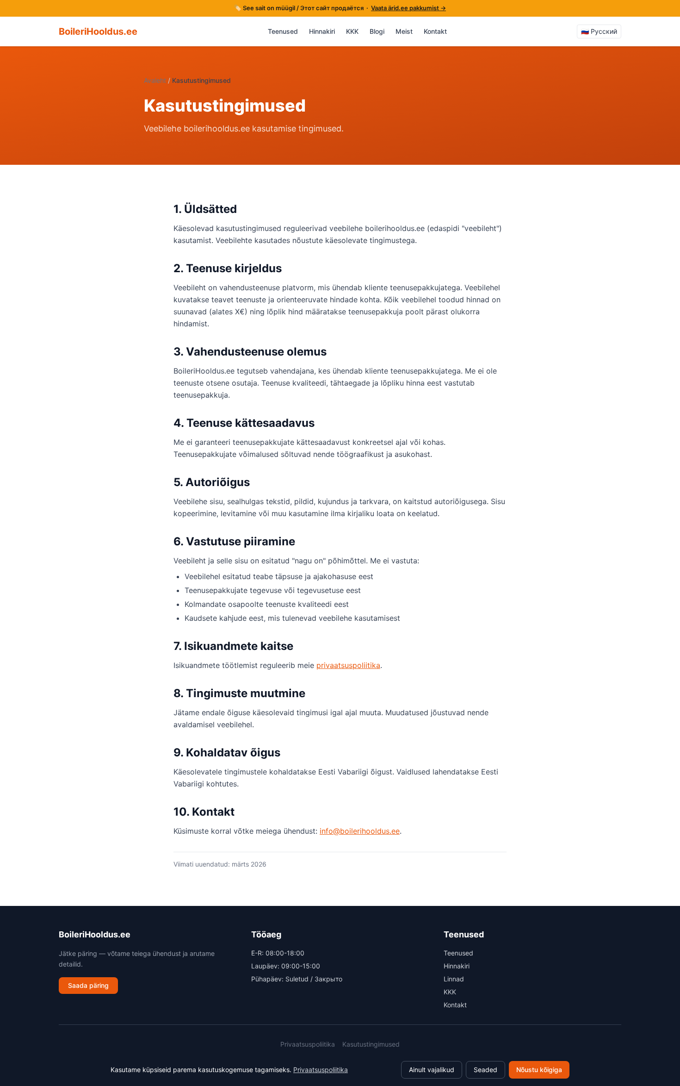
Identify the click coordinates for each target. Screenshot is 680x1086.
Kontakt (435, 31)
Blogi (377, 31)
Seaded (485, 1070)
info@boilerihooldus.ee (360, 831)
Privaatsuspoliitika (307, 1044)
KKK (352, 31)
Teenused (283, 31)
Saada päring (88, 985)
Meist (404, 31)
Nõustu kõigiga (539, 1070)
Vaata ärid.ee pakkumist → (408, 8)
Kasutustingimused (371, 1044)
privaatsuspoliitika (348, 665)
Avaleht (155, 80)
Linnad (454, 979)
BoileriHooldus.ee (98, 31)
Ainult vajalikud (431, 1070)
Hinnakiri (322, 31)
